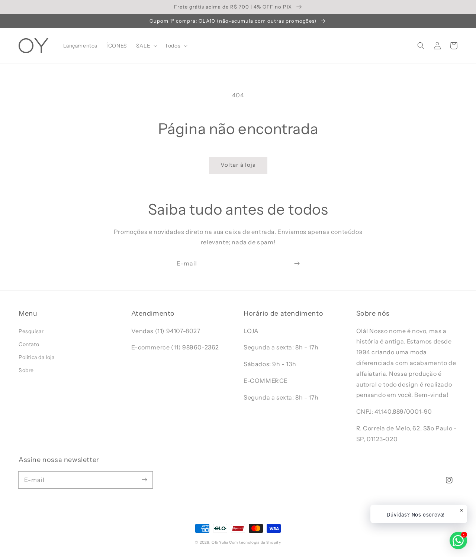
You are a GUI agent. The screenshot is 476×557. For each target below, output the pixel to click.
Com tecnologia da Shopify (255, 542)
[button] (421, 46)
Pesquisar (31, 331)
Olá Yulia (220, 542)
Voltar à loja (238, 164)
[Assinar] (297, 263)
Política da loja (37, 357)
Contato (29, 344)
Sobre (26, 370)
